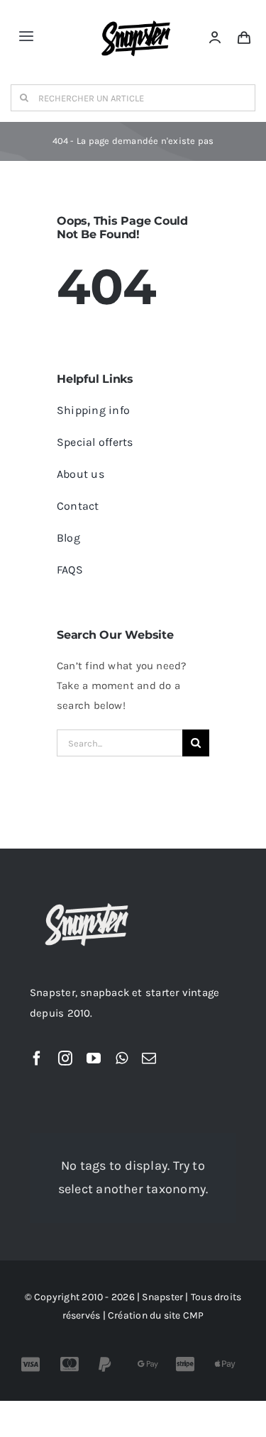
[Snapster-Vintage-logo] (136, 15)
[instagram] (65, 1058)
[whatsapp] (122, 1058)
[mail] (149, 1058)
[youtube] (94, 1058)
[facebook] (37, 1058)
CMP (193, 1315)
